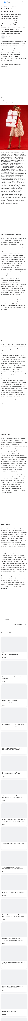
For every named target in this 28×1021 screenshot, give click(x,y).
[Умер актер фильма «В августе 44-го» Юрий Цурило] (14, 957)
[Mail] (5, 2)
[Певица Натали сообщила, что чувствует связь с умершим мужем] (14, 933)
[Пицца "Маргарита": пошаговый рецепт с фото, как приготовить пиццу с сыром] (14, 814)
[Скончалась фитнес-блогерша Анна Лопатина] (14, 672)
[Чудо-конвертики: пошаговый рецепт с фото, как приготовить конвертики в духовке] (14, 838)
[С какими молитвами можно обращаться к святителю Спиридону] (14, 886)
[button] (14, 127)
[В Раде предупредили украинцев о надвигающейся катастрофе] (14, 981)
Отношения (13, 6)
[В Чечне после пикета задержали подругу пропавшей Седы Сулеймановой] (14, 648)
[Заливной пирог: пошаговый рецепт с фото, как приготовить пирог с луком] (14, 910)
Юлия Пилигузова (11, 37)
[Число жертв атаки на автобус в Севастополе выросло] (14, 1005)
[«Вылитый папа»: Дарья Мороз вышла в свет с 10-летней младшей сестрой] (14, 791)
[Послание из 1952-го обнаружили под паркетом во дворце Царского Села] (14, 719)
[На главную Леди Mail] (8, 2)
